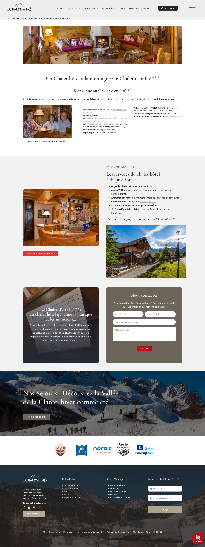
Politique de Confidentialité (119, 532)
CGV (103, 532)
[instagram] (29, 507)
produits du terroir (91, 121)
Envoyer (144, 348)
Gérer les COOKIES (153, 532)
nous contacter (148, 201)
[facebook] (24, 507)
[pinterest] (34, 507)
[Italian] (194, 7)
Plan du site (138, 532)
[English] (190, 7)
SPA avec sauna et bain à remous (101, 124)
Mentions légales (91, 532)
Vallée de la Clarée (172, 116)
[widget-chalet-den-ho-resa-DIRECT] (198, 533)
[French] (192, 7)
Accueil (11, 18)
